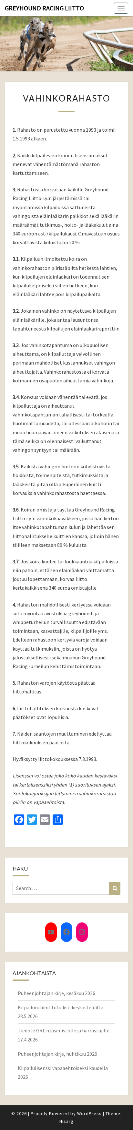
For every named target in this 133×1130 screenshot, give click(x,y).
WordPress (89, 1113)
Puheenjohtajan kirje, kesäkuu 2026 (56, 993)
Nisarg (66, 1121)
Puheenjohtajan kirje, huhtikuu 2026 (57, 1054)
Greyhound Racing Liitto (44, 8)
